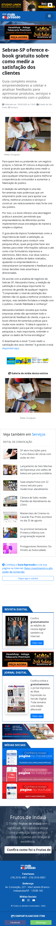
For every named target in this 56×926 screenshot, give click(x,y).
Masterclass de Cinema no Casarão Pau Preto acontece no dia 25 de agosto (36, 517)
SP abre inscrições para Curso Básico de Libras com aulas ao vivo (35, 454)
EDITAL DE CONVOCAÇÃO (17, 442)
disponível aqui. (10, 348)
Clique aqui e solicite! (28, 578)
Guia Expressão (27, 564)
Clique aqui (37, 642)
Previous (7, 32)
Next (49, 32)
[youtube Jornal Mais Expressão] (33, 900)
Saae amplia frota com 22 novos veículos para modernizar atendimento (34, 485)
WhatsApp (41, 922)
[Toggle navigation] (49, 16)
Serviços (14, 107)
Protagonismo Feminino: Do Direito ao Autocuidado (36, 548)
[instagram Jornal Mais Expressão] (28, 900)
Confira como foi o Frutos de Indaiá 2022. (29, 850)
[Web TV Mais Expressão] (28, 790)
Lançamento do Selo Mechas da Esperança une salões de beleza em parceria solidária (36, 469)
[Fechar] (50, 4)
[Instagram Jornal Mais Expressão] (28, 773)
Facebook (15, 922)
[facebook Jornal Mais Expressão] (23, 900)
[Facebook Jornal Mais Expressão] (28, 756)
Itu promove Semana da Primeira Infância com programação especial (33, 532)
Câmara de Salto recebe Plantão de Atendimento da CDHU (35, 501)
